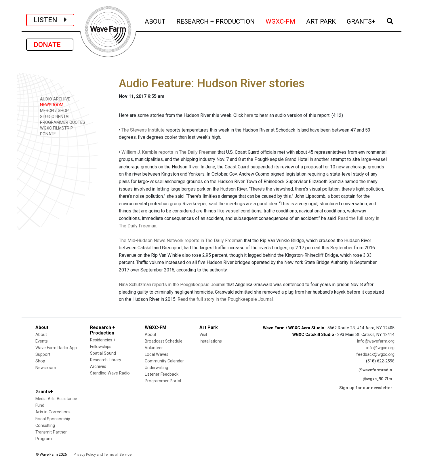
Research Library (105, 360)
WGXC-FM (281, 21)
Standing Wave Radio (110, 373)
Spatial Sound (103, 353)
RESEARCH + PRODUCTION (216, 21)
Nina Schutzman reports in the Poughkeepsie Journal (172, 284)
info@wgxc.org (380, 347)
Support (42, 354)
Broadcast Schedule (163, 341)
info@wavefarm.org (376, 341)
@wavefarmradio (375, 370)
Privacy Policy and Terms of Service (103, 454)
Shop (40, 361)
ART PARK (321, 21)
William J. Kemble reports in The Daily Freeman (168, 152)
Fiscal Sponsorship (52, 419)
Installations (210, 341)
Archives (98, 366)
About (41, 334)
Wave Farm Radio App (56, 347)
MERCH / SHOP (54, 110)
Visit (203, 334)
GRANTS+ (361, 21)
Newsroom (45, 367)
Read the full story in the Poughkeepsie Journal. (226, 299)
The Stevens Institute (143, 130)
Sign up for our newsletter (365, 387)
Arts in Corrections (52, 412)
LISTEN (49, 20)
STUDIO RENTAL (54, 116)
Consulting (45, 425)
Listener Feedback (161, 374)
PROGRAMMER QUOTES (62, 122)
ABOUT (155, 21)
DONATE (50, 45)
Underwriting (156, 367)
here (248, 115)
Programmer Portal (163, 381)
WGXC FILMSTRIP (56, 128)
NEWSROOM (51, 104)
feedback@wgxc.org (375, 354)
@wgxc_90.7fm (377, 379)
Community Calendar (164, 361)
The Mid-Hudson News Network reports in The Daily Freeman (181, 240)
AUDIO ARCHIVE (54, 99)
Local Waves (156, 354)
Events (41, 341)
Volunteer (154, 347)
